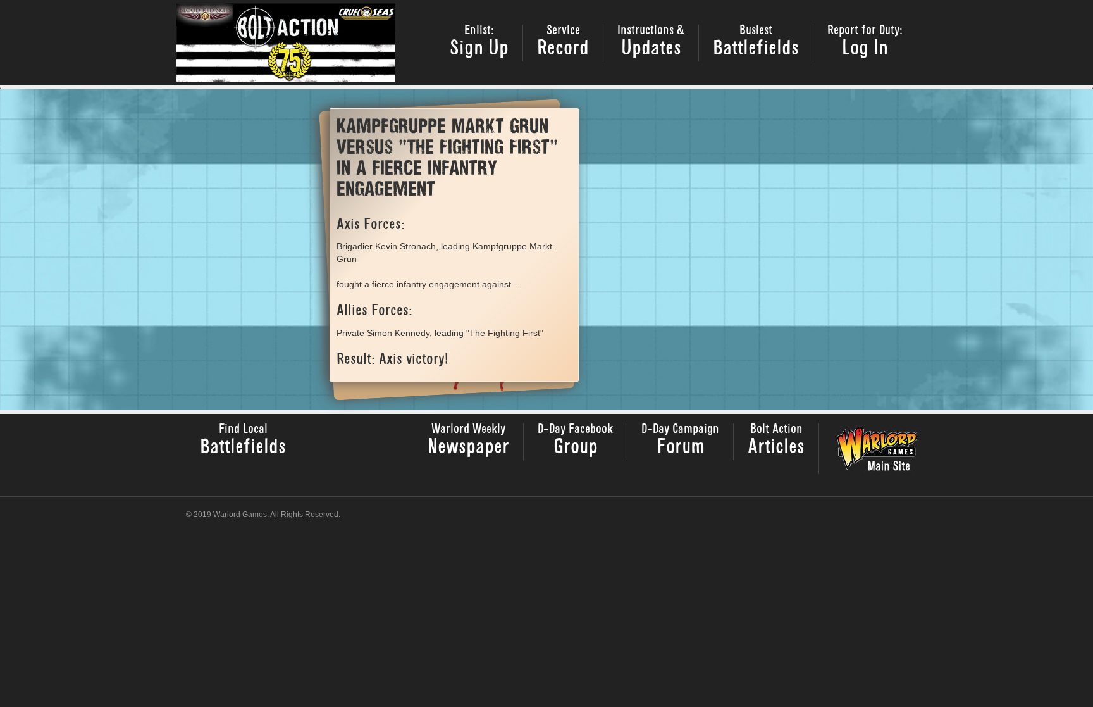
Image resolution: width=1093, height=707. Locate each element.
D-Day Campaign (680, 440)
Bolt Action (776, 440)
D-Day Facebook (575, 440)
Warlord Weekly (468, 440)
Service (563, 42)
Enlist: (479, 42)
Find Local (243, 440)
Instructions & (650, 42)
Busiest (756, 42)
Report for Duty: (865, 42)
